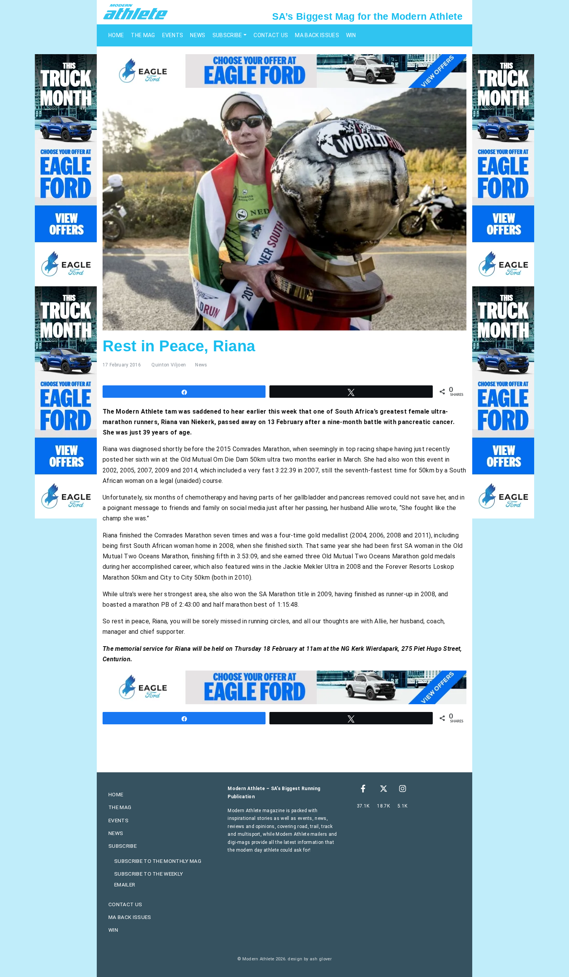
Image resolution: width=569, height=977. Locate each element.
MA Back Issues (317, 35)
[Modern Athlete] (135, 11)
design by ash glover (309, 959)
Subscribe (227, 35)
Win (351, 35)
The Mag (143, 35)
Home (116, 35)
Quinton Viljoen (168, 365)
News (197, 35)
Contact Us (271, 35)
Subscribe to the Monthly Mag (157, 861)
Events (172, 35)
